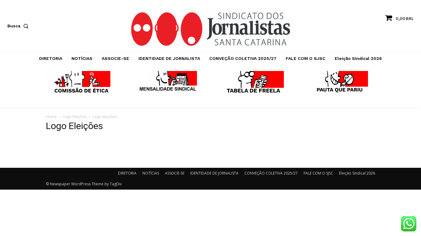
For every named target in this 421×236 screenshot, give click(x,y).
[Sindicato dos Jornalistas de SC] (210, 29)
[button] (19, 25)
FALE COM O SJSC (318, 173)
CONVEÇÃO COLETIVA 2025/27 (271, 173)
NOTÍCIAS (150, 173)
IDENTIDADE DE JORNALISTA (214, 173)
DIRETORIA (127, 173)
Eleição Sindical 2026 (357, 173)
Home (51, 116)
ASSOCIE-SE (174, 173)
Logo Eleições (75, 116)
